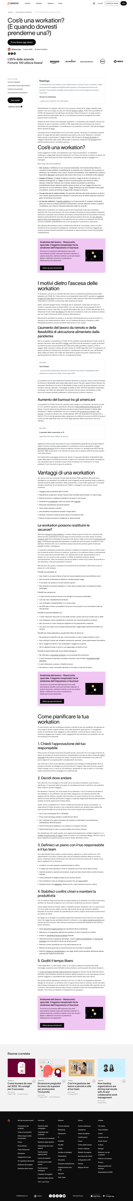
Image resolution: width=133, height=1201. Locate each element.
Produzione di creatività (46, 1138)
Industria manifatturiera (66, 1164)
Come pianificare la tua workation (18, 92)
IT (58, 1137)
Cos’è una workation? (14, 82)
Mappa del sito (83, 1167)
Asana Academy (84, 1133)
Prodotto (61, 1141)
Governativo (62, 1156)
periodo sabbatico (63, 201)
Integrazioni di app (24, 1157)
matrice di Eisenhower (84, 939)
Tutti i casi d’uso (43, 1182)
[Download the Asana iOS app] (96, 1196)
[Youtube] (64, 1195)
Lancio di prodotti (44, 1158)
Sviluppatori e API (84, 1160)
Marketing (61, 1130)
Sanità (60, 1148)
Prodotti (27, 3)
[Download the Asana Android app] (108, 1196)
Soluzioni (39, 3)
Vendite (60, 1145)
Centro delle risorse (85, 1145)
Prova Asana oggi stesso (22, 42)
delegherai (58, 884)
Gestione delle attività (45, 1178)
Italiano (39, 1196)
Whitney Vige (16, 49)
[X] (50, 1195)
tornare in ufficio (77, 111)
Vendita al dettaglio (65, 1152)
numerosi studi (43, 539)
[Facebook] (60, 1195)
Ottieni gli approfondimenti (52, 268)
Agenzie (61, 1173)
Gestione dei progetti (25, 1164)
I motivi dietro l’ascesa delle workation (19, 85)
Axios (53, 129)
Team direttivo (103, 1130)
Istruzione (61, 1160)
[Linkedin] (53, 1195)
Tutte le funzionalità (24, 1132)
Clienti (100, 1133)
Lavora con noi (103, 1137)
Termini (75, 1196)
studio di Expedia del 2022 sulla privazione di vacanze (59, 972)
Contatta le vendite (112, 3)
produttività (53, 501)
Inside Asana (102, 1141)
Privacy (100, 1162)
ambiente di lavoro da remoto (57, 935)
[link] (10, 12)
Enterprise (21, 1153)
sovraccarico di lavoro (87, 411)
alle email (51, 175)
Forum (80, 1141)
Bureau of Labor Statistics (55, 534)
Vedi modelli (15, 100)
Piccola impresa (63, 1126)
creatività (77, 501)
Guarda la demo (14, 106)
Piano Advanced (23, 1149)
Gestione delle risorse (25, 1168)
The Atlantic (59, 312)
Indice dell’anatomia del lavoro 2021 (87, 407)
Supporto (51, 3)
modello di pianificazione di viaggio (50, 835)
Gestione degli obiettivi (46, 1142)
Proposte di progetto (45, 1174)
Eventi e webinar (84, 1148)
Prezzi (60, 3)
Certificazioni (82, 1137)
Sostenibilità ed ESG (105, 1172)
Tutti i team (62, 1177)
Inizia (123, 3)
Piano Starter (22, 1146)
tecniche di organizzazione (53, 929)
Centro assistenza (84, 1126)
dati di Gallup (44, 366)
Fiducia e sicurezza (105, 1158)
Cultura (100, 1145)
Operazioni (62, 1133)
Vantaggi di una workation (15, 89)
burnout (93, 139)
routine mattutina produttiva (92, 920)
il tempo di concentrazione (55, 951)
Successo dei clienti (85, 1156)
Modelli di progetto (84, 1152)
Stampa (100, 1148)
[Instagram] (57, 1195)
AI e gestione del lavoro (26, 1161)
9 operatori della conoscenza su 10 (51, 432)
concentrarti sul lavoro (58, 655)
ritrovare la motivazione (47, 97)
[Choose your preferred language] (94, 3)
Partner (80, 1164)
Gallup (66, 343)
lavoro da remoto (91, 137)
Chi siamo (101, 1126)
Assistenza (82, 1130)
